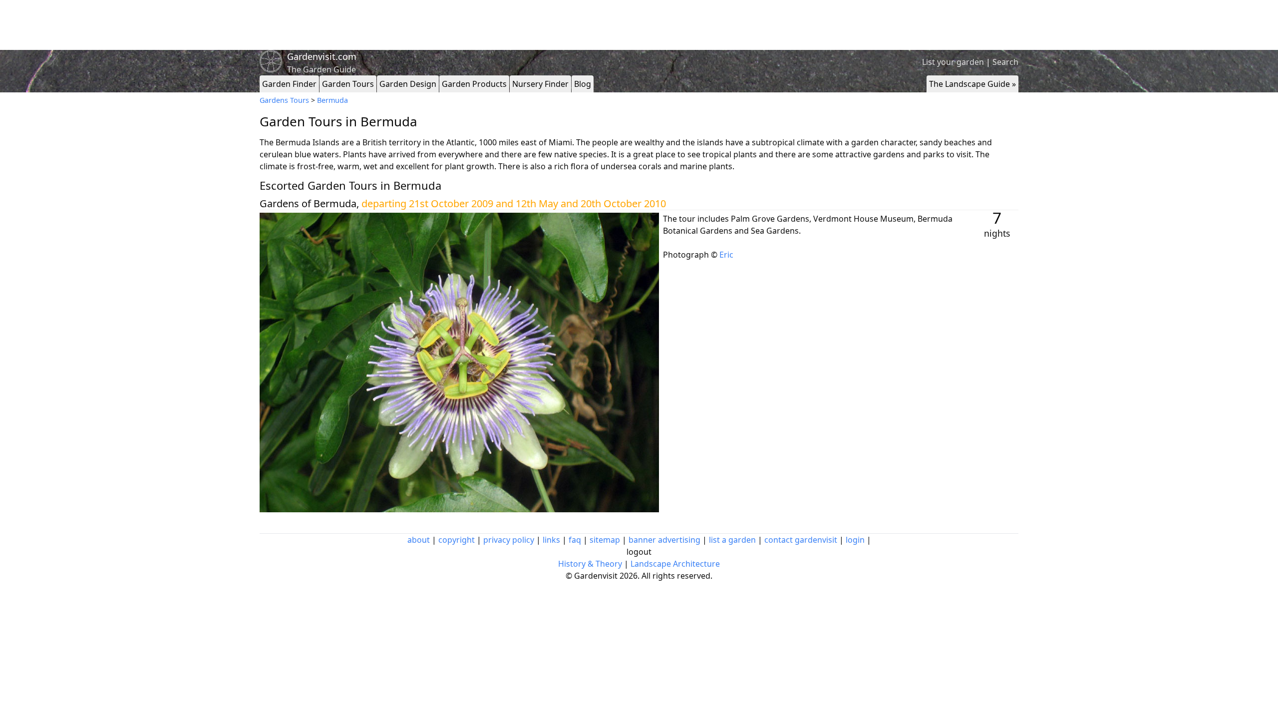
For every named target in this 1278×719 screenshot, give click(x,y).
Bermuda (332, 100)
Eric (726, 254)
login (855, 539)
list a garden (732, 539)
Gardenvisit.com (321, 56)
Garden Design (407, 83)
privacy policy (508, 539)
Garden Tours (348, 83)
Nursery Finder (540, 83)
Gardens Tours (284, 100)
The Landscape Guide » (972, 83)
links (551, 539)
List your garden (953, 61)
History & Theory (590, 563)
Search (1005, 61)
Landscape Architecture (675, 563)
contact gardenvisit (800, 539)
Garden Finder (289, 83)
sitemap (605, 539)
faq (575, 539)
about (418, 539)
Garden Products (474, 83)
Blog (582, 83)
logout (639, 551)
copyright (456, 539)
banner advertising (664, 539)
